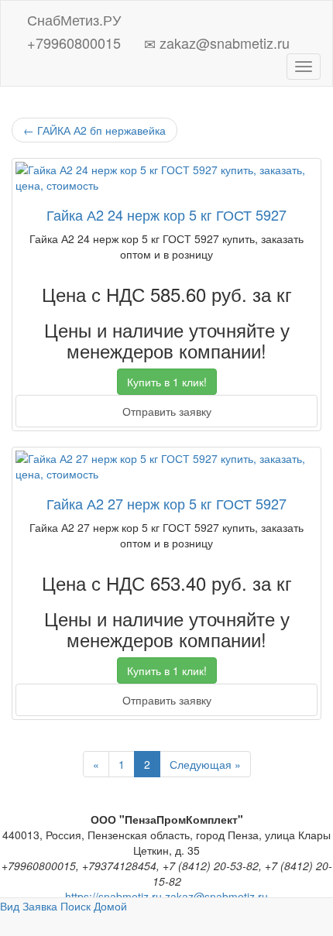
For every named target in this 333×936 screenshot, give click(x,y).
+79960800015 (72, 40)
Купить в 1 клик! (167, 381)
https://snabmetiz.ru (113, 896)
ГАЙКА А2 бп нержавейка (94, 130)
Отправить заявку (166, 411)
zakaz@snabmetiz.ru (223, 40)
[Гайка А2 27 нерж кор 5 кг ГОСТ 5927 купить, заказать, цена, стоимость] (166, 466)
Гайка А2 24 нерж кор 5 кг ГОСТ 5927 (166, 214)
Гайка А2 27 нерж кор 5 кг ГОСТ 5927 (166, 503)
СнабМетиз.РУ (72, 16)
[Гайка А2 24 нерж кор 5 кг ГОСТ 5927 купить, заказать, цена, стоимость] (166, 177)
